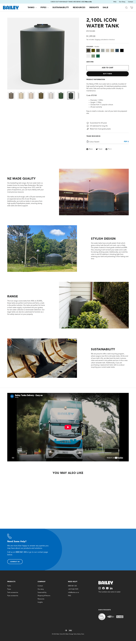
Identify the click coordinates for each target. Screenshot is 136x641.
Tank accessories (12, 592)
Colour (92, 46)
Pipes (44, 8)
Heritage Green (98, 56)
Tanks (31, 8)
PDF (126, 141)
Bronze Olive (93, 50)
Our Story (122, 1)
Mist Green (93, 56)
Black (122, 50)
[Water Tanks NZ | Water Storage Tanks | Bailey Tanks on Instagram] (99, 588)
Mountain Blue (117, 50)
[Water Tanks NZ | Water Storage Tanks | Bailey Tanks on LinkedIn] (111, 588)
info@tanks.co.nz (73, 592)
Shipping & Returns (44, 595)
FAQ (114, 1)
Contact (130, 1)
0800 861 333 (72, 586)
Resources (79, 8)
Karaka (88, 50)
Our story (41, 589)
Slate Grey (98, 50)
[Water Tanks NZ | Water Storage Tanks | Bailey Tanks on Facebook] (103, 588)
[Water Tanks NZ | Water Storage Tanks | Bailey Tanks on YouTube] (107, 588)
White (88, 56)
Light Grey (103, 50)
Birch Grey (108, 50)
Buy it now (107, 73)
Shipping (97, 39)
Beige (112, 50)
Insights (94, 8)
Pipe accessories (12, 595)
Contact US (15, 561)
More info (81, 1)
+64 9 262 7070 (73, 589)
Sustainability (60, 8)
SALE (105, 8)
